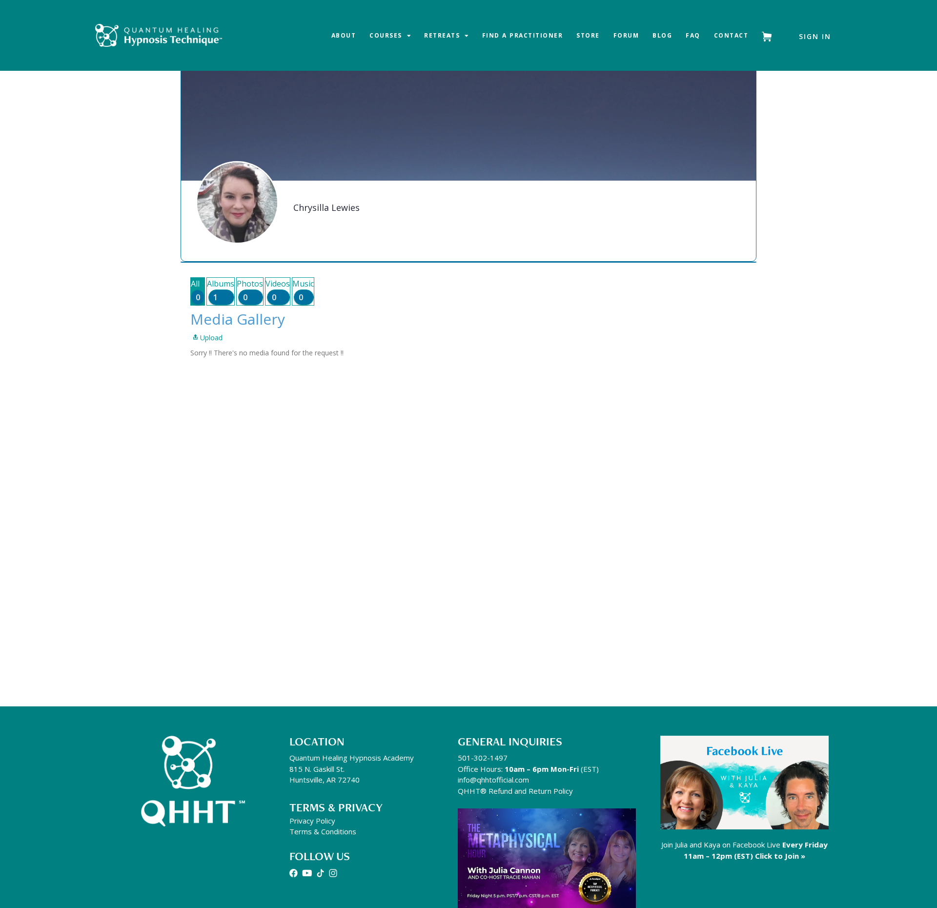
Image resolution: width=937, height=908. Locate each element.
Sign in (815, 36)
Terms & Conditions (322, 831)
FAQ (693, 35)
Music (303, 290)
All (195, 290)
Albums (220, 290)
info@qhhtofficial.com (493, 779)
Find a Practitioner (522, 35)
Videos (277, 290)
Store (588, 35)
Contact (731, 35)
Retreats (442, 35)
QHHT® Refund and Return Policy (515, 791)
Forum (626, 35)
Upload (211, 337)
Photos (250, 290)
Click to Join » (780, 856)
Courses (385, 35)
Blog (662, 35)
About (343, 35)
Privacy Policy (312, 821)
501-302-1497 (483, 758)
